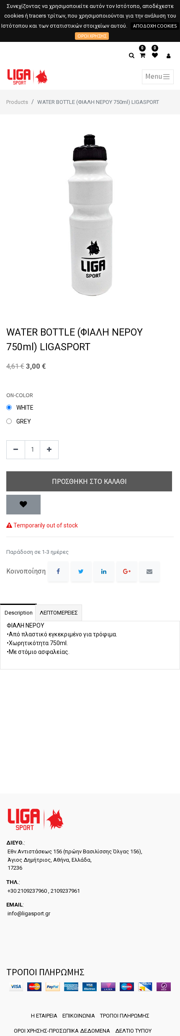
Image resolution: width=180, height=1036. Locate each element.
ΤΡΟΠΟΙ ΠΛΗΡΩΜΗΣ (124, 1016)
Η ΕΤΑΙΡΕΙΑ (44, 1016)
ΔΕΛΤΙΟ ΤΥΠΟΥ (133, 1031)
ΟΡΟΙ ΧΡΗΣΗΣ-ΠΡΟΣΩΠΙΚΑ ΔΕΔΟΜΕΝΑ (62, 1031)
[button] (23, 505)
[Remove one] (15, 449)
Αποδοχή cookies (155, 26)
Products (17, 102)
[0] (142, 55)
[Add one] (49, 449)
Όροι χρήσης (91, 36)
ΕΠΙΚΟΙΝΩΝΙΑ (78, 1016)
